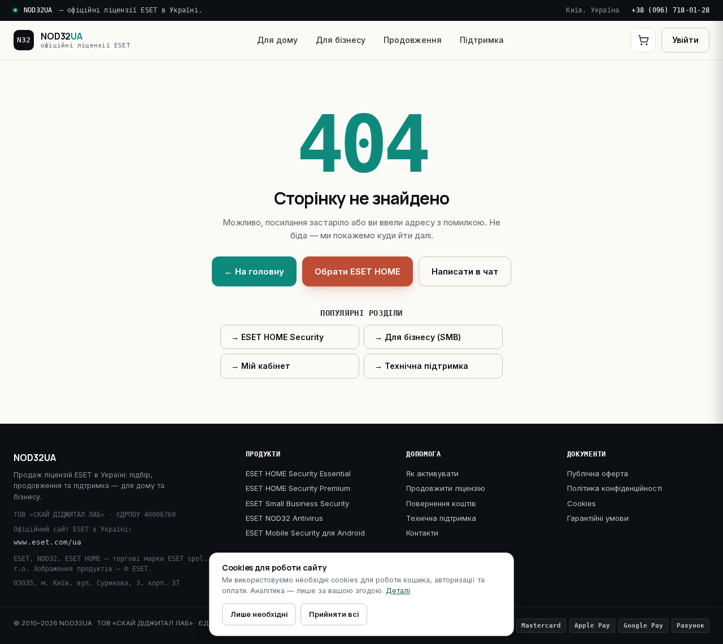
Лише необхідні (259, 614)
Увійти (685, 40)
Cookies (581, 503)
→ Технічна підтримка (421, 366)
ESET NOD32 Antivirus (284, 518)
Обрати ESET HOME (357, 271)
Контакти (422, 532)
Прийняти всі (334, 614)
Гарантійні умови (598, 518)
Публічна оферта (597, 473)
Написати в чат (465, 271)
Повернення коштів (441, 503)
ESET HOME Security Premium (298, 488)
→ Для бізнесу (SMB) (417, 337)
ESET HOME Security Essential (298, 473)
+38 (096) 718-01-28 (670, 10)
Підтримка (482, 40)
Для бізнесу (340, 40)
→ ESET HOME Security (277, 337)
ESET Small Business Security (297, 503)
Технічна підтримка (441, 518)
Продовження (413, 40)
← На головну (254, 271)
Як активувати (432, 473)
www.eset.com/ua (47, 542)
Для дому (277, 40)
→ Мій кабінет (260, 366)
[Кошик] (643, 40)
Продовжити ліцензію (445, 488)
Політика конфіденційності (614, 488)
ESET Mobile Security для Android (305, 532)
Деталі (398, 590)
